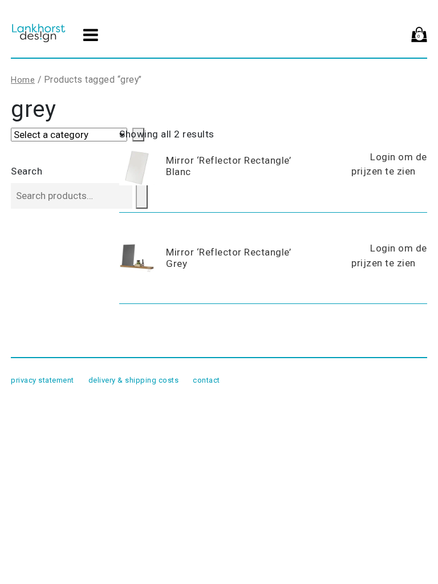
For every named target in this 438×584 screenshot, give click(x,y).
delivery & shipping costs (133, 380)
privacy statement (42, 380)
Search (26, 171)
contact (206, 380)
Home (23, 80)
